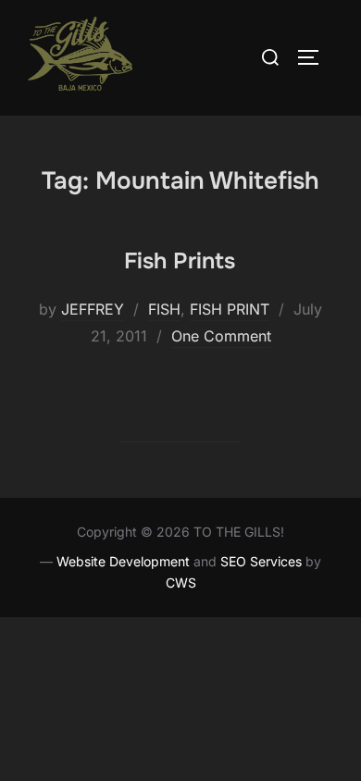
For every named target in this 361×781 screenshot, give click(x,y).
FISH (164, 309)
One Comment (221, 336)
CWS (181, 582)
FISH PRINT (229, 309)
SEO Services (261, 561)
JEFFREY (92, 309)
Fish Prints (179, 261)
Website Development (123, 561)
